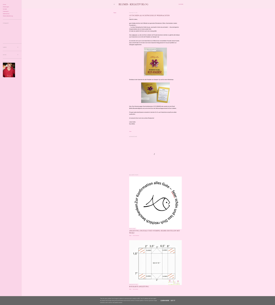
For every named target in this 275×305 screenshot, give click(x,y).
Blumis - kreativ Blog (133, 4)
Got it (173, 300)
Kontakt (5, 9)
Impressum (6, 11)
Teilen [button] (114, 12)
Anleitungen (6, 6)
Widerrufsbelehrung (8, 16)
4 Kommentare (136, 235)
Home (4, 4)
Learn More (164, 300)
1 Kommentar (135, 289)
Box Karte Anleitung (139, 286)
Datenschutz (6, 13)
